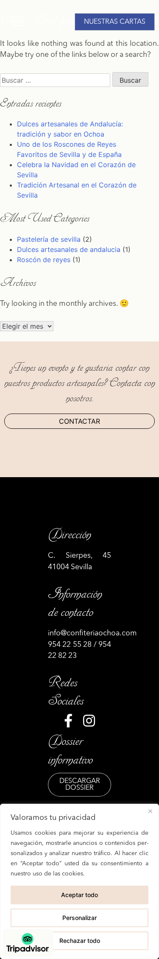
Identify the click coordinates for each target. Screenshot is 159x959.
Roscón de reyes (43, 259)
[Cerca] (150, 811)
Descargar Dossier (79, 784)
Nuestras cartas (114, 22)
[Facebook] (68, 723)
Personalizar (79, 917)
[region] (79, 881)
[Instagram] (89, 723)
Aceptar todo (79, 894)
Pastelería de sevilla (49, 239)
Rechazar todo (79, 940)
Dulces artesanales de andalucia (68, 249)
